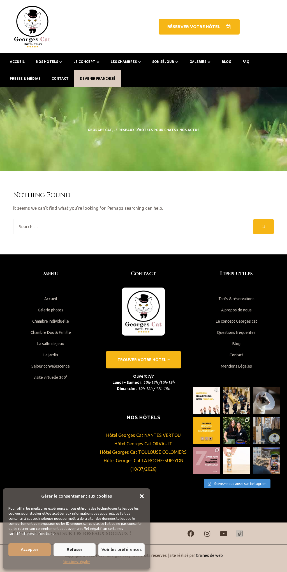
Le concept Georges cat (236, 321)
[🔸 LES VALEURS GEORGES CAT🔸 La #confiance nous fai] (206, 430)
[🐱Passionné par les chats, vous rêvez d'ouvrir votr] (236, 460)
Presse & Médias (25, 78)
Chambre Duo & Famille (51, 332)
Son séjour (163, 61)
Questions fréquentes (236, 332)
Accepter (29, 549)
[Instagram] (207, 533)
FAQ (245, 61)
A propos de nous (236, 310)
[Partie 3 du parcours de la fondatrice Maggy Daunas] (266, 430)
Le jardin (50, 355)
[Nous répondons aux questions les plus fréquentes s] (206, 400)
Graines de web (209, 555)
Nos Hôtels (47, 61)
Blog (226, 61)
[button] (142, 496)
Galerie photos (50, 310)
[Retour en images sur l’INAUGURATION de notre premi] (236, 400)
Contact (60, 78)
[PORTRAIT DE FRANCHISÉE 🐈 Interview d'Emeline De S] (236, 430)
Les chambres (124, 61)
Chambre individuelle (50, 321)
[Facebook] (191, 533)
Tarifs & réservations (236, 299)
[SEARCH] (263, 226)
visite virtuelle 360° (51, 377)
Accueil (17, 61)
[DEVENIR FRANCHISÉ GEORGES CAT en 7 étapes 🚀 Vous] (206, 460)
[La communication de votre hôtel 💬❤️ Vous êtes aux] (266, 460)
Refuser (74, 549)
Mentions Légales (76, 562)
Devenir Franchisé (97, 78)
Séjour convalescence (50, 366)
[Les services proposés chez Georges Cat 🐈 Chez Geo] (266, 400)
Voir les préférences (121, 549)
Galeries (197, 61)
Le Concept (84, 61)
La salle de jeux (50, 343)
